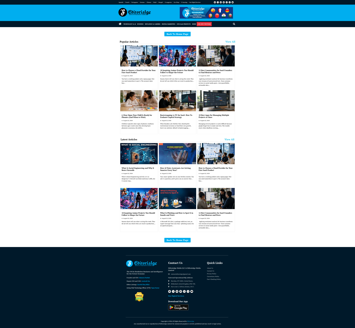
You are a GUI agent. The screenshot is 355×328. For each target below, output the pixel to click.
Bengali (161, 2)
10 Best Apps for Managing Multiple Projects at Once (214, 116)
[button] (234, 24)
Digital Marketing (168, 24)
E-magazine (168, 2)
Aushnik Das (146, 281)
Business (140, 24)
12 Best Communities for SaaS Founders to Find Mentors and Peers (215, 71)
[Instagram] (227, 2)
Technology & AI (129, 24)
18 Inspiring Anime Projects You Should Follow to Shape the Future (176, 71)
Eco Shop (176, 2)
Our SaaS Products (184, 24)
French (127, 2)
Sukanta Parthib (144, 278)
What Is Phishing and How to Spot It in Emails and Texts (176, 214)
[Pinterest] (221, 2)
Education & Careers (152, 24)
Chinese (149, 2)
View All (230, 41)
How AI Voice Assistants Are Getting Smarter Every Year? (175, 169)
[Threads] (230, 2)
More (194, 24)
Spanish (121, 2)
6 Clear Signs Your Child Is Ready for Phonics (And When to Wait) (137, 116)
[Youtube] (233, 2)
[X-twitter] (218, 2)
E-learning (184, 2)
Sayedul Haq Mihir (143, 284)
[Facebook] (215, 2)
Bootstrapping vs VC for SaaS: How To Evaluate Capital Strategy (176, 116)
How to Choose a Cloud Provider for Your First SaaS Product (139, 71)
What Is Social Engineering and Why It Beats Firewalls (138, 169)
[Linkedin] (224, 2)
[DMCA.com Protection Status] (139, 301)
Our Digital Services (195, 2)
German (142, 2)
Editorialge (190, 321)
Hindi (154, 2)
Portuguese (134, 2)
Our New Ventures (204, 24)
